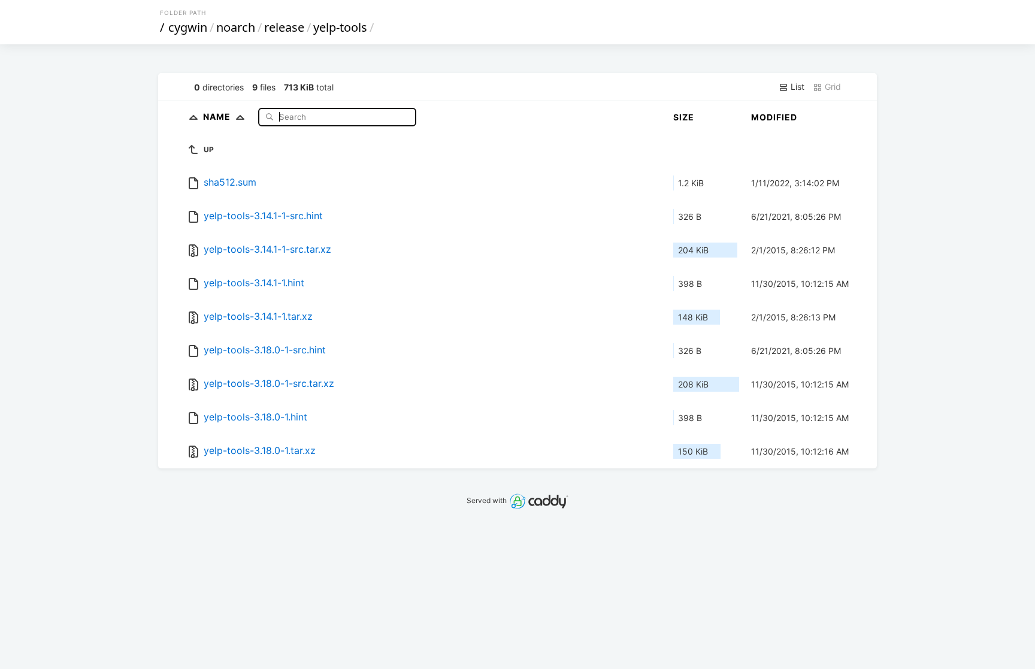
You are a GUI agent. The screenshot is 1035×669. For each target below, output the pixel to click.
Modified (774, 117)
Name (218, 116)
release (284, 27)
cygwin (187, 27)
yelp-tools (340, 27)
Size (683, 117)
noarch (235, 27)
